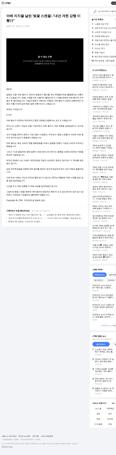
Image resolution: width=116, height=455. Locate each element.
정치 (110, 414)
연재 (110, 424)
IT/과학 (110, 419)
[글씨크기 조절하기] (76, 32)
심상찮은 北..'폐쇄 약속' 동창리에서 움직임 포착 (64, 215)
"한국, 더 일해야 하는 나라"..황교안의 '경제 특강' (26, 215)
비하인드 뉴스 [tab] (99, 275)
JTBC (8, 3)
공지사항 (35, 436)
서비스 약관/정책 (47, 436)
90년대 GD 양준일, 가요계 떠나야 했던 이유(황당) (26, 221)
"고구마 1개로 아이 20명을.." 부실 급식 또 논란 (64, 218)
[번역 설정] (72, 32)
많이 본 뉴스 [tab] (101, 344)
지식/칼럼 (98, 424)
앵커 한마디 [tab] (98, 280)
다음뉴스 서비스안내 (9, 436)
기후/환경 (110, 408)
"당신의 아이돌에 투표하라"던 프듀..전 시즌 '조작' (26, 218)
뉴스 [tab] (113, 403)
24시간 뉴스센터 (24, 436)
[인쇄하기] (81, 32)
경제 (98, 414)
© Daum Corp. (7, 447)
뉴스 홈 (98, 408)
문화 (98, 419)
